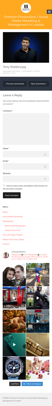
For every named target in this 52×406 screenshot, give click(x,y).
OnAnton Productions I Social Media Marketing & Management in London (26, 20)
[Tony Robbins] (26, 47)
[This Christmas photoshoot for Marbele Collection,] (37, 368)
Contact (6, 244)
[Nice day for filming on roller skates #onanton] (37, 274)
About (5, 212)
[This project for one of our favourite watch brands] (14, 368)
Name (6, 148)
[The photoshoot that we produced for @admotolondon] (37, 298)
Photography (8, 221)
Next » (39, 84)
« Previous (14, 84)
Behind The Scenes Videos (13, 239)
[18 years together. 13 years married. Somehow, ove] (14, 274)
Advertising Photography (15, 226)
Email (6, 161)
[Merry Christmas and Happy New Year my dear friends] (14, 321)
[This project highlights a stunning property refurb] (37, 344)
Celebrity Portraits (12, 230)
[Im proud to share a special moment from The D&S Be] (14, 298)
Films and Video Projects (13, 235)
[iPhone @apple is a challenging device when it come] (14, 344)
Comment (8, 110)
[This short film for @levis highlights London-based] (37, 321)
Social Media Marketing (12, 216)
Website (7, 173)
